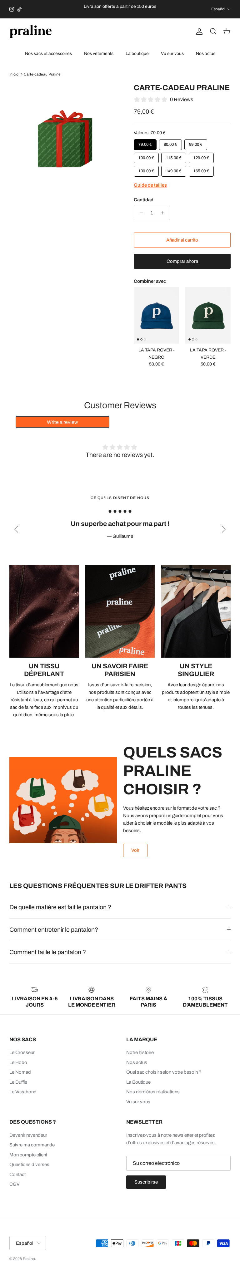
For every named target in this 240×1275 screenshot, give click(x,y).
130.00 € (146, 169)
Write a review (62, 422)
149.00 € (173, 169)
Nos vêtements (98, 53)
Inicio (13, 74)
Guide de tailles (150, 185)
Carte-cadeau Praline (42, 74)
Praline (29, 1259)
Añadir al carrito (182, 239)
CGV (14, 1184)
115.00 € (174, 156)
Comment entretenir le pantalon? (53, 929)
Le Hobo (18, 1062)
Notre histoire (140, 1052)
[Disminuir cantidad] (139, 213)
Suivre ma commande (32, 1144)
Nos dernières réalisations (153, 1091)
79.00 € (145, 143)
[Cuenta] (198, 31)
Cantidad (143, 199)
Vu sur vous (172, 53)
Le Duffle (18, 1082)
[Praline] (30, 31)
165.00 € (201, 169)
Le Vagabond (23, 1091)
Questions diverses (29, 1164)
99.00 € (195, 143)
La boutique (137, 53)
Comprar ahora (182, 260)
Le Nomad (20, 1072)
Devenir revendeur (28, 1135)
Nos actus (205, 53)
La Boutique (138, 1082)
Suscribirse (146, 1181)
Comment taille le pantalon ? (47, 952)
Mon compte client (28, 1154)
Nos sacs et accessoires (48, 53)
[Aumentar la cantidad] (164, 213)
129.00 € (201, 156)
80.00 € (170, 143)
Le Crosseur (22, 1052)
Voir (135, 850)
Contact (17, 1174)
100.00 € (146, 156)
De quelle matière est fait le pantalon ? (60, 907)
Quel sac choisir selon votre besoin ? (164, 1072)
